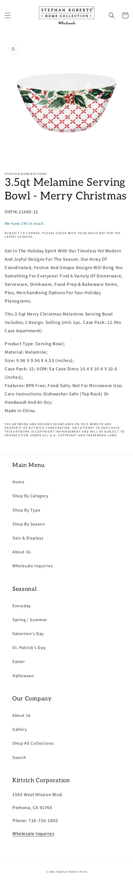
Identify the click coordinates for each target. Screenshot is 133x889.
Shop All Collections (33, 743)
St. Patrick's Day (28, 647)
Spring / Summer (29, 619)
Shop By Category (30, 496)
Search (19, 757)
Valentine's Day (28, 633)
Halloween (23, 675)
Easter (18, 661)
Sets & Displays (28, 538)
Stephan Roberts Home (71, 871)
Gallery (19, 729)
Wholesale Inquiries (32, 566)
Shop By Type (26, 510)
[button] (8, 15)
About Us (21, 552)
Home (18, 482)
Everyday (21, 605)
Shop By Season (28, 524)
